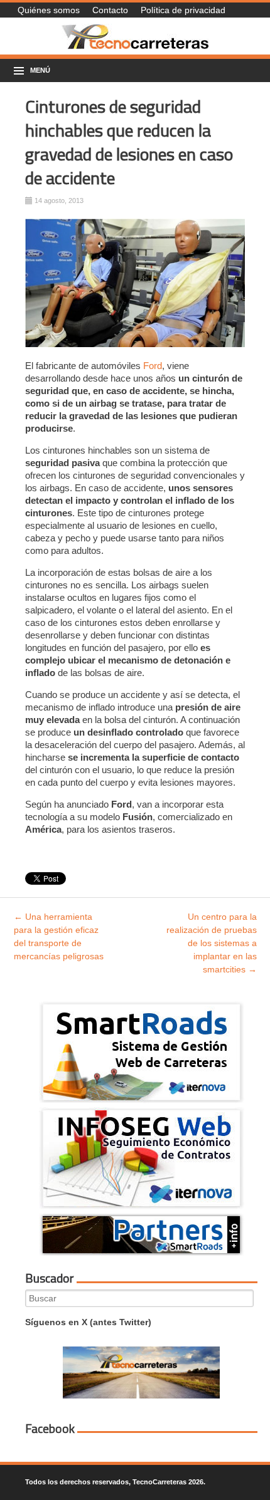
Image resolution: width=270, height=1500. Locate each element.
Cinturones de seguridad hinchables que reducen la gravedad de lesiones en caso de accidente (129, 142)
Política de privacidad (183, 10)
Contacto (110, 10)
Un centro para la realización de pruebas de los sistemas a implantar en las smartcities (211, 943)
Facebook (50, 1428)
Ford (152, 365)
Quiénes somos (49, 10)
